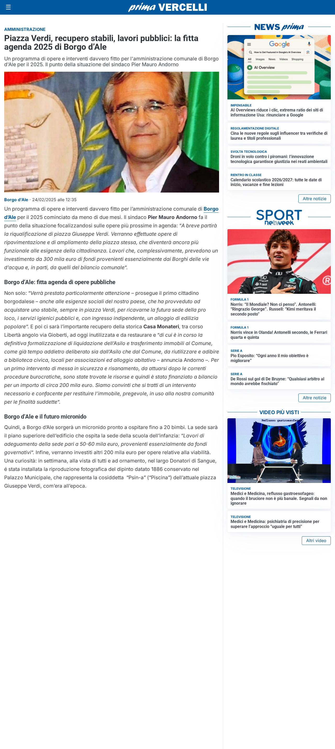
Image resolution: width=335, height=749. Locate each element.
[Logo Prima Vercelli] (167, 7)
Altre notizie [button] (314, 198)
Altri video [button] (316, 540)
